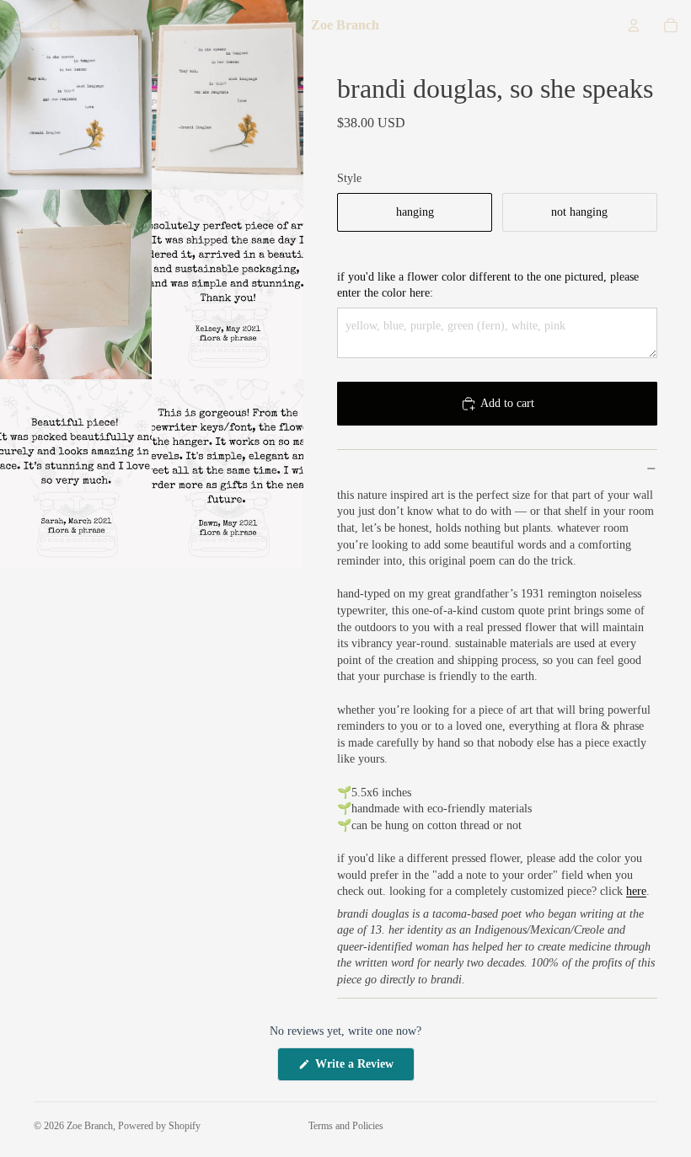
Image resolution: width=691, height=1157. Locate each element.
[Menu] (19, 25)
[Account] (633, 25)
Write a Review (363, 1069)
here (636, 891)
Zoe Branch (90, 1126)
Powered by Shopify (159, 1126)
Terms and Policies (345, 1126)
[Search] (55, 25)
